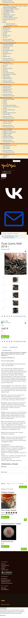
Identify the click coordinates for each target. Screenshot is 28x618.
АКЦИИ (4, 7)
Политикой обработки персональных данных (11, 613)
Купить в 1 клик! (5, 338)
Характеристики (14, 347)
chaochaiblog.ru (5, 589)
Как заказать (4, 578)
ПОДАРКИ (9, 129)
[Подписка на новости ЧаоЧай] (14, 231)
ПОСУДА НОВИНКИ (11, 7)
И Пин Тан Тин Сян (7, 541)
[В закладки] (25, 251)
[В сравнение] (25, 549)
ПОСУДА (9, 98)
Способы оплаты (5, 581)
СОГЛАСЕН (3, 608)
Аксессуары (10, 120)
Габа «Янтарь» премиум (8, 510)
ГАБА (8, 143)
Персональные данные (6, 583)
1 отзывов (15, 341)
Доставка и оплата (6, 350)
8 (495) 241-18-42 (6, 171)
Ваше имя (3, 466)
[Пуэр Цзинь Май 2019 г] (15, 264)
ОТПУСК (5, 6)
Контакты (3, 563)
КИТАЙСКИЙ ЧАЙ (11, 43)
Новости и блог (4, 569)
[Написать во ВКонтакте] (14, 205)
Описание (4, 347)
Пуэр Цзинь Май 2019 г (9, 237)
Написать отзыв (22, 341)
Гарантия (3, 566)
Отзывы (3, 568)
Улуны (9, 84)
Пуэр (8, 62)
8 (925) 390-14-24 (6, 173)
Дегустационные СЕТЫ (13, 6)
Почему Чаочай (5, 565)
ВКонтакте (3, 588)
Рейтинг (3, 483)
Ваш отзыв (4, 472)
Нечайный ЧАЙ (11, 154)
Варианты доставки (6, 580)
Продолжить (23, 487)
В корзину (5, 336)
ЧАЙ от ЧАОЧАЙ (23, 6)
